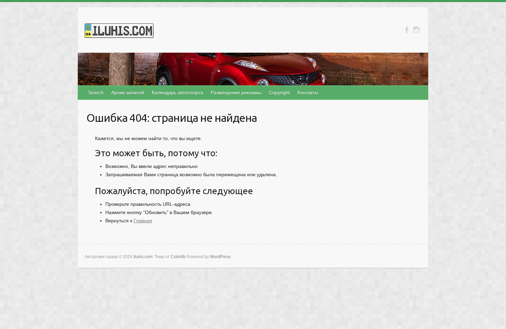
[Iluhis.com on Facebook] (406, 29)
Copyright (279, 92)
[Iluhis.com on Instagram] (416, 29)
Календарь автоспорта (177, 92)
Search (96, 92)
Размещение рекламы (236, 92)
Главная (143, 220)
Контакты (307, 92)
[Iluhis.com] (119, 32)
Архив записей (127, 92)
